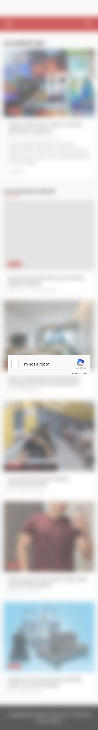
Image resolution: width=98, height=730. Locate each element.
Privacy (75, 373)
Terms (83, 373)
